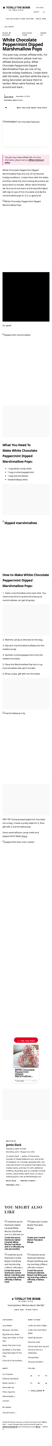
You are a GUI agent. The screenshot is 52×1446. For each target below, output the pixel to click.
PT (46, 1376)
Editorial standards (10, 1378)
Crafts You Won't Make (37, 1325)
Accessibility (43, 1440)
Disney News (33, 1357)
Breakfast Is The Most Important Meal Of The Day (12, 1353)
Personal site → (13, 1185)
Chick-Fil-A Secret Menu (12, 1360)
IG (31, 1376)
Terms (14, 1440)
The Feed (40, 8)
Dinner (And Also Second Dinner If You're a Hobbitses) (38, 1349)
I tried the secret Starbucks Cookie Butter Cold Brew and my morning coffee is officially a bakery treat (15, 1276)
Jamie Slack (13, 1145)
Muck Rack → (12, 1181)
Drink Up (43, 34)
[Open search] (44, 12)
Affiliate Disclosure (27, 1441)
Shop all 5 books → (10, 1412)
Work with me (8, 1387)
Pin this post (26, 1040)
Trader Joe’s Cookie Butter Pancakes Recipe (36, 1239)
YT (31, 1383)
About (36, 12)
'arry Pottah (7, 1325)
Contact (6, 1401)
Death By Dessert (7, 34)
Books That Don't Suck (12, 1345)
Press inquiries (9, 1392)
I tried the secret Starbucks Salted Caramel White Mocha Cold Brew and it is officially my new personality (14, 1243)
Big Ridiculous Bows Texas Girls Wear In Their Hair (13, 1337)
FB (39, 1383)
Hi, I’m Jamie (8, 1374)
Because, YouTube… (11, 1330)
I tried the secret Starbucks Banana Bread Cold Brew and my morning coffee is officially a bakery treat (37, 1276)
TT (39, 1376)
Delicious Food (27, 34)
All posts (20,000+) (35, 1362)
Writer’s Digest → (29, 1181)
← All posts (8, 27)
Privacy (6, 1440)
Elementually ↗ (9, 1396)
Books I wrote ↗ (9, 1383)
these (24, 836)
